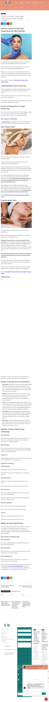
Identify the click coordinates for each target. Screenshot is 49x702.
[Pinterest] (8, 23)
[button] (46, 2)
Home (16, 2)
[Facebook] (2, 23)
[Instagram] (5, 657)
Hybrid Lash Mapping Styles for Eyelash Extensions (7, 586)
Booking (21, 2)
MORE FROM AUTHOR (15, 591)
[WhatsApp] (11, 23)
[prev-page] (1, 610)
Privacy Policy (3, 640)
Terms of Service (4, 642)
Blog (41, 2)
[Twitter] (5, 23)
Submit (21, 694)
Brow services (4, 636)
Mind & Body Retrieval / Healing (7, 639)
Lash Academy (35, 2)
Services (27, 2)
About (16, 7)
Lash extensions (4, 632)
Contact (22, 7)
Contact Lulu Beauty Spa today (15, 566)
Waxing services (4, 637)
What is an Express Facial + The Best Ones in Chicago (25, 586)
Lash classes (3, 633)
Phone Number (21, 637)
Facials (4, 13)
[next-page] (4, 610)
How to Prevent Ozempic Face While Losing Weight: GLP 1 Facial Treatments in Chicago (26, 604)
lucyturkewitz (4, 20)
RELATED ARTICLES (6, 591)
